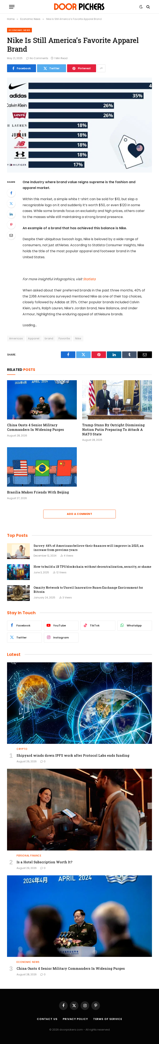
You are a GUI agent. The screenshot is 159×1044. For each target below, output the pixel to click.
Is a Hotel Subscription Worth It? (44, 862)
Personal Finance (29, 855)
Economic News (19, 30)
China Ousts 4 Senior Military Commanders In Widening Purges (35, 427)
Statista (89, 279)
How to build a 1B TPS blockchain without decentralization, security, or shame (92, 567)
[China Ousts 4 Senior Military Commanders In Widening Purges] (42, 400)
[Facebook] (11, 193)
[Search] (148, 6)
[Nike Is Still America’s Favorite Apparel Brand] (79, 125)
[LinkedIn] (11, 214)
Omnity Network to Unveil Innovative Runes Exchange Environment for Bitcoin (88, 590)
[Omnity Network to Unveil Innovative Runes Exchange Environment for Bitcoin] (18, 593)
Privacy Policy (75, 1019)
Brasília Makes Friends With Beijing (38, 492)
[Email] (11, 235)
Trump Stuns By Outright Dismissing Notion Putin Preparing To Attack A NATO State (113, 429)
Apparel (34, 338)
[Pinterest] (11, 224)
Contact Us (47, 1019)
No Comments (39, 58)
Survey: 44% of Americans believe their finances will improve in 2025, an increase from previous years (89, 548)
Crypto (22, 749)
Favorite (64, 338)
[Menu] (11, 6)
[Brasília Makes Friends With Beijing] (42, 467)
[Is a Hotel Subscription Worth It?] (79, 809)
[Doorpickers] (80, 6)
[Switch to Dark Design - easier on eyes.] (141, 7)
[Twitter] (11, 203)
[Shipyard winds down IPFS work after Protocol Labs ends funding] (79, 703)
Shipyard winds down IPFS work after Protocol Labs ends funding (73, 755)
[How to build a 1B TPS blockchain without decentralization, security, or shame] (18, 572)
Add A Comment (79, 514)
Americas (16, 338)
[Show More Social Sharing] (101, 68)
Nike (78, 338)
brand (49, 338)
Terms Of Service (107, 1019)
